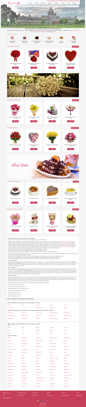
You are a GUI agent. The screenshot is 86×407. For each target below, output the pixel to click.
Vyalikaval (66, 383)
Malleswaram (24, 366)
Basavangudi (24, 340)
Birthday (49, 3)
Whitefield (23, 386)
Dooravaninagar (52, 349)
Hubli (23, 330)
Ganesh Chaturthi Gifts (54, 318)
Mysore (9, 333)
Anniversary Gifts (11, 312)
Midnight (74, 3)
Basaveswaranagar (39, 340)
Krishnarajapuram (11, 363)
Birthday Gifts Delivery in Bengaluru (15, 209)
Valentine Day (17, 6)
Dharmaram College (11, 349)
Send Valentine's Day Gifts (13, 46)
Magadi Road (52, 363)
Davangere (52, 327)
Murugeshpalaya (11, 369)
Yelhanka (51, 386)
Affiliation (48, 392)
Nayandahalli (10, 372)
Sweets (33, 6)
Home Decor (52, 307)
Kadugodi (9, 360)
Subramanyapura (67, 378)
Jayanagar (38, 358)
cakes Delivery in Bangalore (65, 246)
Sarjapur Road (52, 375)
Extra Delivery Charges (22, 392)
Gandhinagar (10, 352)
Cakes (36, 3)
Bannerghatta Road (67, 337)
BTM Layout (38, 343)
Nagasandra (38, 369)
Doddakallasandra (25, 349)
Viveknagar (10, 386)
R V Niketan (38, 375)
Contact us (63, 392)
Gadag (9, 330)
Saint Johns (24, 380)
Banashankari (38, 337)
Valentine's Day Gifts (67, 315)
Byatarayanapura (53, 343)
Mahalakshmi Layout (11, 366)
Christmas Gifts (24, 318)
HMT (22, 355)
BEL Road (51, 340)
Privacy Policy (49, 395)
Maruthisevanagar (53, 366)
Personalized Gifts (52, 6)
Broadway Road (24, 343)
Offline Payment (35, 392)
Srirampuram (52, 378)
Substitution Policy (65, 395)
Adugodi (9, 337)
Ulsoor (51, 380)
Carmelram (66, 343)
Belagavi (9, 327)
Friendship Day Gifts (53, 312)
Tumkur (51, 333)
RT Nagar (23, 375)
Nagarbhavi (24, 369)
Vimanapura (24, 383)
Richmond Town (11, 375)
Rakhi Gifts (66, 318)
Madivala (37, 363)
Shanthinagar (24, 378)
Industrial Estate (67, 355)
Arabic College (24, 337)
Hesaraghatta (10, 355)
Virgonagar (38, 383)
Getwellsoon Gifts (67, 312)
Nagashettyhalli (52, 369)
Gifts (69, 3)
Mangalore (38, 330)
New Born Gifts (38, 315)
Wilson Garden (38, 386)
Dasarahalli (66, 346)
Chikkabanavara (39, 346)
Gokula (51, 352)
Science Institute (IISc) (68, 375)
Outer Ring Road (39, 372)
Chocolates (42, 3)
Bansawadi (10, 340)
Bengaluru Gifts (43, 403)
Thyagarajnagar (10, 380)
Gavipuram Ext (38, 352)
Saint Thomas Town (39, 380)
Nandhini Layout (67, 369)
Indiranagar (52, 355)
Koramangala (52, 360)
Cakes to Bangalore (42, 31)
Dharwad (65, 327)
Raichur (37, 333)
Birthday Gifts (24, 312)
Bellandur (65, 340)
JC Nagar (9, 358)
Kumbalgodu (24, 363)
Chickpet (23, 346)
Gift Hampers (10, 307)
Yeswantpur (66, 386)
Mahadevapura (66, 363)
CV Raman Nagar (53, 346)
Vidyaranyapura (66, 380)
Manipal (65, 330)
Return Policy (34, 395)
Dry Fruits (41, 6)
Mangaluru (52, 330)
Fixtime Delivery (21, 395)
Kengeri (23, 360)
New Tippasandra (25, 372)
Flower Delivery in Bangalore (13, 100)
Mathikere (65, 366)
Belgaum (23, 327)
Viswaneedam (52, 383)
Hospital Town (38, 355)
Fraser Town (66, 349)
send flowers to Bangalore (65, 242)
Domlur (37, 349)
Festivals (63, 3)
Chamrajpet (10, 346)
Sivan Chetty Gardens (40, 378)
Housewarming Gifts (11, 315)
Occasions (56, 3)
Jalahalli (23, 358)
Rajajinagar (66, 372)
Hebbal (65, 352)
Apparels (65, 307)
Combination (46, 6)
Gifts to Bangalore (67, 241)
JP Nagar (65, 358)
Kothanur (65, 360)
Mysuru (23, 333)
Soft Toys (37, 6)
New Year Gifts (52, 315)
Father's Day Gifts (39, 312)
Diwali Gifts (38, 318)
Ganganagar (24, 352)
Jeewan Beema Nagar (54, 358)
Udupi (65, 333)
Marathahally (38, 366)
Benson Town (10, 343)
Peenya (51, 372)
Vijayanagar (10, 383)
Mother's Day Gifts (25, 315)
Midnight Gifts (63, 6)
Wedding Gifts (10, 318)
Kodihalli (37, 360)
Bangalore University (53, 337)
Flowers (30, 3)
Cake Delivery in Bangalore (13, 181)
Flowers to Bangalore (12, 127)
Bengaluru (37, 327)
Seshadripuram (10, 378)
